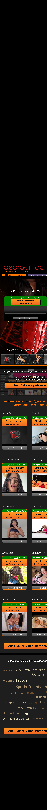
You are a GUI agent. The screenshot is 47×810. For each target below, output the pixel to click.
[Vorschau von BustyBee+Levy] (14, 630)
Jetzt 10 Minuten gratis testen (30, 385)
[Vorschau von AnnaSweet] (14, 583)
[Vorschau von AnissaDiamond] (14, 443)
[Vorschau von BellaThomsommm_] (14, 482)
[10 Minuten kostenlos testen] (5, 274)
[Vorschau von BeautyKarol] (14, 536)
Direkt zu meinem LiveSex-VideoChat (25, 302)
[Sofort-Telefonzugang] (6, 274)
